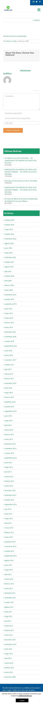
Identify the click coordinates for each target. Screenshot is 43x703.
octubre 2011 (9, 602)
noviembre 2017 (10, 360)
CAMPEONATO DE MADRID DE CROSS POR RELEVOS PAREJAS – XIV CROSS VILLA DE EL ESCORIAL (21, 171)
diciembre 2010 (10, 640)
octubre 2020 (9, 276)
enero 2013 (9, 537)
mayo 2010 (9, 654)
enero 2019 (9, 327)
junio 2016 (8, 388)
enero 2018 (9, 355)
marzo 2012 (9, 579)
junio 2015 (8, 416)
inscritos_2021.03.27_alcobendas (14, 36)
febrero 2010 (9, 668)
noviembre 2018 (10, 337)
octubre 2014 (9, 453)
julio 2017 (8, 369)
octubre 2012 (9, 551)
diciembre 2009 (10, 677)
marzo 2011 (9, 626)
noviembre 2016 (10, 383)
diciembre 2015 (10, 402)
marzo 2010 (9, 663)
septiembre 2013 (11, 504)
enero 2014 (9, 486)
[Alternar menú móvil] (39, 9)
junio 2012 (8, 565)
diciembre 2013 (10, 490)
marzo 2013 (9, 528)
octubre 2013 (9, 500)
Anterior (37, 20)
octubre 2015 (9, 407)
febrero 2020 (9, 285)
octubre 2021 (9, 262)
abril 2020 (8, 281)
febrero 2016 (9, 397)
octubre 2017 (9, 365)
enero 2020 (9, 290)
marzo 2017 (9, 374)
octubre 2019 (9, 299)
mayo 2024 (9, 229)
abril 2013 (8, 523)
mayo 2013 (9, 518)
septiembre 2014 (11, 458)
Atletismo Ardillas (11, 41)
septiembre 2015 (11, 411)
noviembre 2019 (10, 295)
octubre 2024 (9, 225)
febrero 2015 (9, 434)
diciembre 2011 (10, 593)
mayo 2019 (9, 313)
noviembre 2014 (10, 448)
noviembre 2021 (10, 257)
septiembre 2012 (11, 556)
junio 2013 (8, 514)
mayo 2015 (9, 420)
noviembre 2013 (10, 495)
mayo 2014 (9, 467)
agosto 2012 (9, 560)
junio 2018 (8, 351)
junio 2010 (8, 649)
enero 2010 (9, 672)
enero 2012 (9, 588)
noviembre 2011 (10, 598)
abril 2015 (8, 425)
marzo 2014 (9, 476)
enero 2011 (9, 635)
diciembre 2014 (10, 444)
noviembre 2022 (10, 239)
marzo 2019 (9, 318)
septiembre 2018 (11, 346)
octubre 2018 (9, 341)
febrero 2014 (9, 481)
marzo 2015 (9, 430)
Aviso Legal (7, 690)
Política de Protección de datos (23, 690)
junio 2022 (8, 248)
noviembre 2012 (10, 546)
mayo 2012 (9, 570)
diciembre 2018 (10, 332)
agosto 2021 (9, 267)
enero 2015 (9, 439)
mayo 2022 (9, 253)
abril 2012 (8, 574)
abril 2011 (8, 621)
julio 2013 (8, 509)
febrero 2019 (9, 323)
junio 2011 (8, 612)
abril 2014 (8, 472)
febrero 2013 (9, 532)
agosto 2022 (9, 243)
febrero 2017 (9, 379)
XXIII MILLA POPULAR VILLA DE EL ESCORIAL (21, 181)
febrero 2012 (9, 584)
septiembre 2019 (11, 304)
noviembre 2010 (10, 644)
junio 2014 (8, 462)
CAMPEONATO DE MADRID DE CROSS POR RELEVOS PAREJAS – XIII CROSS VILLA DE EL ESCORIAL (21, 189)
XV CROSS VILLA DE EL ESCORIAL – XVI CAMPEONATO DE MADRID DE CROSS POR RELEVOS (20, 160)
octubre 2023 (9, 234)
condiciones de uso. (25, 696)
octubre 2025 (9, 220)
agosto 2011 (9, 607)
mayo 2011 (9, 616)
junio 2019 (8, 309)
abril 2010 (8, 658)
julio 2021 (8, 271)
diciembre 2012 (10, 542)
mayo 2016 (9, 393)
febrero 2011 (9, 630)
